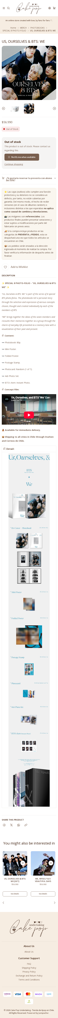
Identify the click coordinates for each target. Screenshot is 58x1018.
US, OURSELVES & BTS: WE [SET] (15, 880)
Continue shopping (13, 164)
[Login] (50, 8)
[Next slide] (54, 109)
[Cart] (54, 8)
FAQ (29, 963)
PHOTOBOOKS (37, 28)
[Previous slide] (4, 109)
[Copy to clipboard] (25, 825)
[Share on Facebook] (4, 825)
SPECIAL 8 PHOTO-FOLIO (14, 31)
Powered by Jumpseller (38, 1013)
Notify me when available (23, 157)
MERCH (23, 28)
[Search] (8, 8)
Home (13, 28)
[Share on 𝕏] (11, 825)
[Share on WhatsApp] (18, 825)
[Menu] (4, 8)
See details (15, 894)
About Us (29, 951)
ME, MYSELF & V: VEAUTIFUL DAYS (43, 880)
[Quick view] (22, 863)
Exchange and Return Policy (29, 975)
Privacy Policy (29, 971)
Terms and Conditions (29, 979)
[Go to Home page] (29, 8)
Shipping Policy (29, 967)
